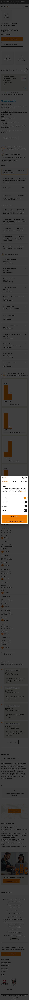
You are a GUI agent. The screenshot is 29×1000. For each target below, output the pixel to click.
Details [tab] (14, 481)
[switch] (25, 502)
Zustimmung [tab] (5, 481)
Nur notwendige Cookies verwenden (14, 521)
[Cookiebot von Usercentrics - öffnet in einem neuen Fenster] (21, 478)
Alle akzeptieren (14, 516)
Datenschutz (23, 491)
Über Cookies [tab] (24, 481)
